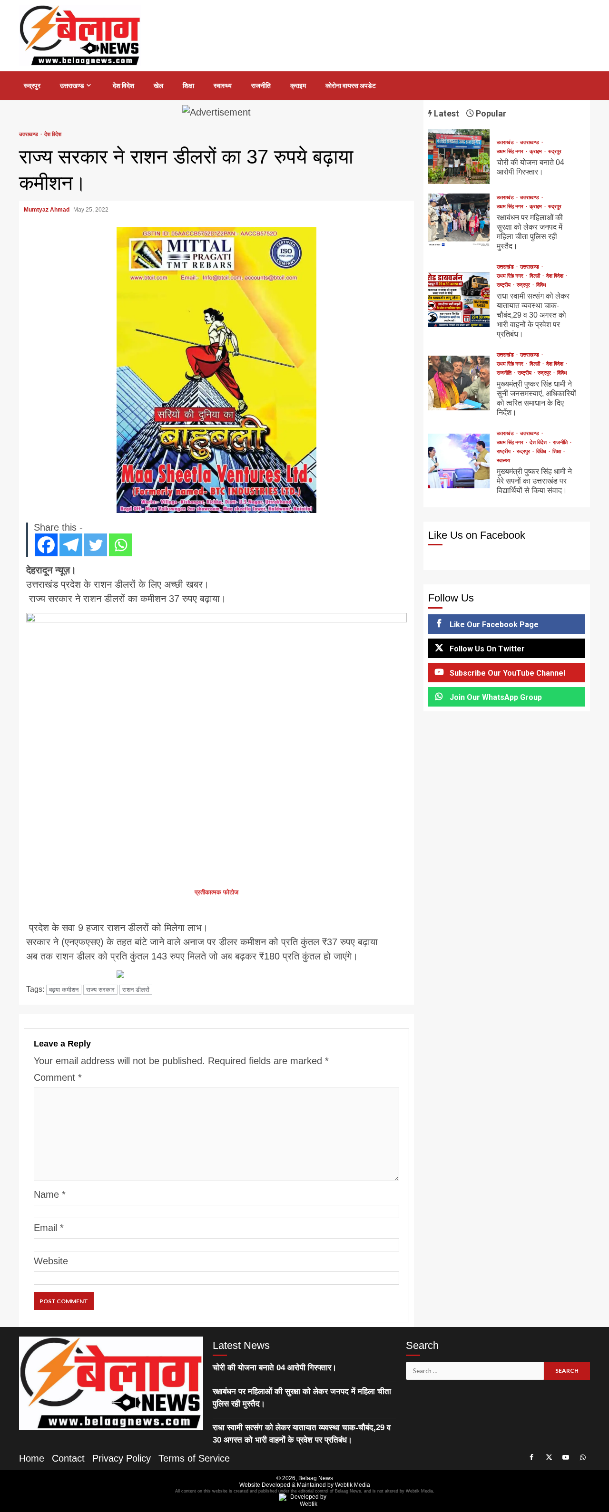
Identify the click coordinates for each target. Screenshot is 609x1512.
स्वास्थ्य (223, 85)
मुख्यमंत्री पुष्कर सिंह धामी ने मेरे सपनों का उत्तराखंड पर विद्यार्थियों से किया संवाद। (459, 461)
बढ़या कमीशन (64, 989)
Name (50, 1194)
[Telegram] (70, 544)
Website (51, 1261)
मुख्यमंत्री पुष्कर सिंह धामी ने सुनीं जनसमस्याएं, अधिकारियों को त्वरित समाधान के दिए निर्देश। (459, 383)
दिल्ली (535, 276)
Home (31, 1458)
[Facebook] (46, 544)
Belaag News (315, 1478)
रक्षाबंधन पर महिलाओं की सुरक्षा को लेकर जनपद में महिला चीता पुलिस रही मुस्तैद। (459, 221)
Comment (58, 1077)
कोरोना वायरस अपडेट (350, 85)
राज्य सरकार (100, 989)
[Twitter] (95, 544)
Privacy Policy (121, 1458)
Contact (68, 1458)
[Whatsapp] (120, 544)
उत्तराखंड (506, 142)
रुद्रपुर (32, 85)
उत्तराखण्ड (72, 85)
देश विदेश (123, 85)
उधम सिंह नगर (511, 151)
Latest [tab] (445, 113)
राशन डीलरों (135, 989)
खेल (158, 85)
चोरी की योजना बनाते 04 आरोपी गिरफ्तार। (459, 156)
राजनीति (261, 85)
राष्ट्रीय (504, 285)
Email (49, 1227)
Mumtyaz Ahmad (47, 209)
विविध (541, 285)
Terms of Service (194, 1458)
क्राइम (298, 85)
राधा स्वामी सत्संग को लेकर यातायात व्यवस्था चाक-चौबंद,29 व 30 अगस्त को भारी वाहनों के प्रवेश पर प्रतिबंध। (459, 299)
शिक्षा (188, 85)
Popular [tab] (490, 113)
